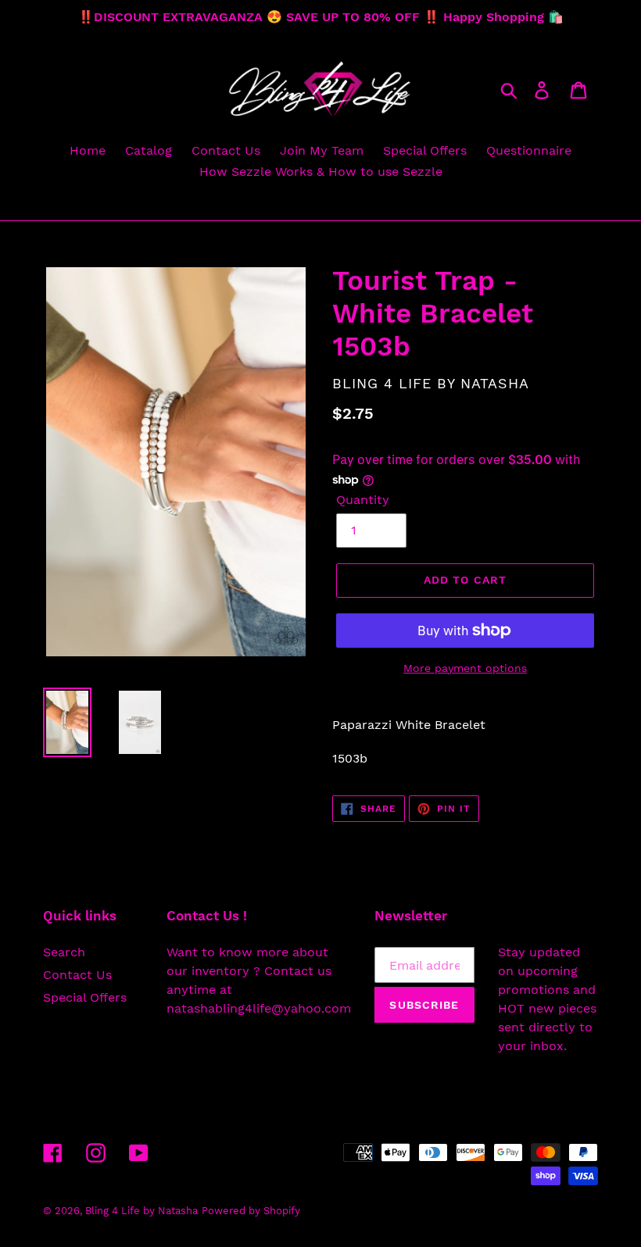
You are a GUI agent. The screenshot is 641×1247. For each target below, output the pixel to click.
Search (64, 952)
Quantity (362, 499)
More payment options (465, 668)
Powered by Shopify (251, 1211)
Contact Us (77, 974)
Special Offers (85, 997)
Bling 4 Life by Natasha (141, 1211)
